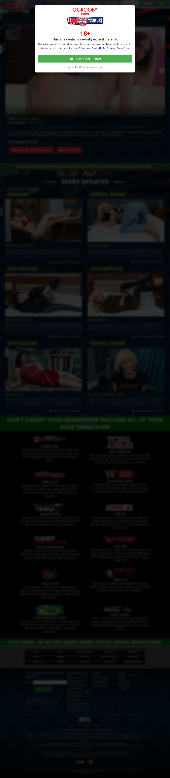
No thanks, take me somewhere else (85, 67)
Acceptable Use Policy (102, 48)
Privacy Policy (123, 48)
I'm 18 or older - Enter (85, 59)
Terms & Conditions (82, 48)
